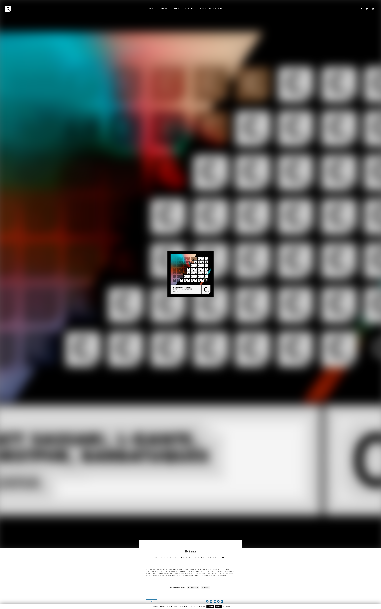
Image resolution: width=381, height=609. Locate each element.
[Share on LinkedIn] (218, 602)
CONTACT (190, 8)
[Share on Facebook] (207, 602)
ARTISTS (163, 8)
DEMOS (176, 8)
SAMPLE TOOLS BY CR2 (211, 8)
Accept (210, 607)
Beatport (194, 588)
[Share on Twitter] (211, 602)
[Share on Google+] (215, 602)
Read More (226, 607)
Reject (218, 607)
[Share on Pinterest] (222, 602)
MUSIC (151, 8)
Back (151, 601)
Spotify (206, 588)
